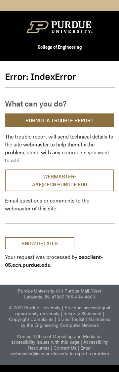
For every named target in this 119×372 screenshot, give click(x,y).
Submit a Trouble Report (59, 120)
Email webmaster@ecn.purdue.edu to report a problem (59, 350)
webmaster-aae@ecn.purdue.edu (59, 180)
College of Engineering (60, 46)
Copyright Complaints (31, 319)
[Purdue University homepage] (59, 27)
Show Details (39, 243)
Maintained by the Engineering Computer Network (65, 322)
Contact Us (65, 347)
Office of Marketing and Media (64, 336)
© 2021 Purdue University (34, 307)
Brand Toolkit (71, 319)
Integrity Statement (82, 313)
